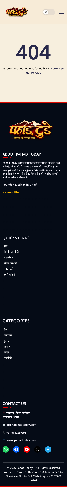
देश (5, 329)
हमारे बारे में (9, 275)
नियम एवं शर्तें (10, 263)
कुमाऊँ (7, 341)
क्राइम (6, 352)
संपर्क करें (8, 269)
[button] (49, 12)
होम (5, 246)
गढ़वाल (7, 347)
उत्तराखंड (8, 335)
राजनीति (8, 358)
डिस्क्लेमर (8, 258)
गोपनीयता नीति (11, 252)
